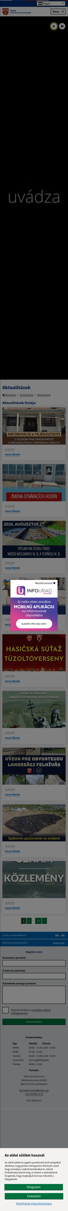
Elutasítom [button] (34, 1196)
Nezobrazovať (44, 583)
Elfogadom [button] (34, 1187)
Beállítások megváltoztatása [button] (34, 1203)
